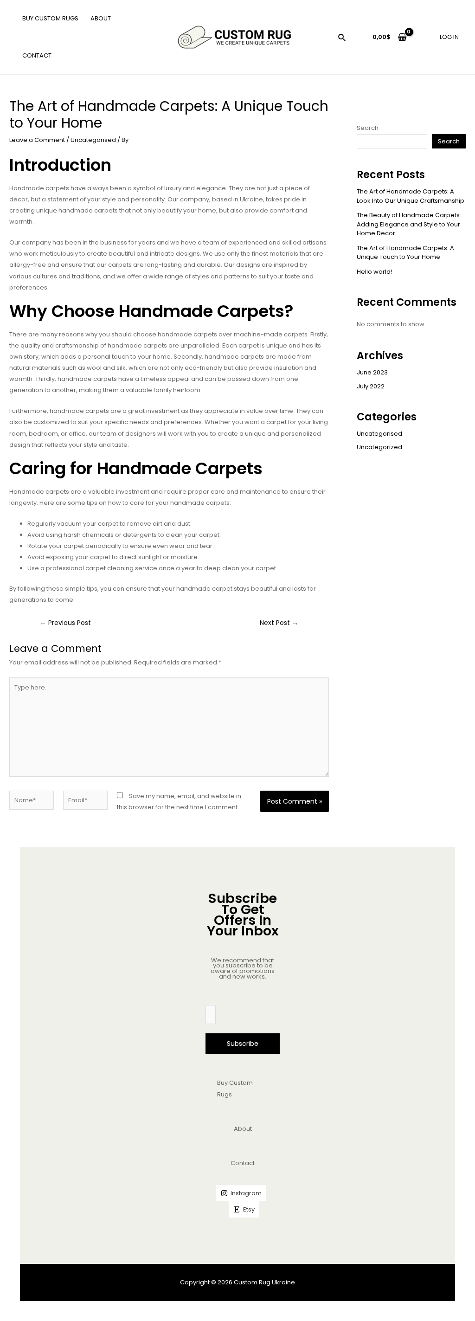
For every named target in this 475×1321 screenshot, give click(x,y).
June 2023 (372, 372)
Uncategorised (93, 139)
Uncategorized (379, 447)
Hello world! (374, 271)
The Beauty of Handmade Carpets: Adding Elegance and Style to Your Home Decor (409, 224)
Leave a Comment (37, 139)
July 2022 (371, 386)
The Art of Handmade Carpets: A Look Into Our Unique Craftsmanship (410, 196)
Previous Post (65, 623)
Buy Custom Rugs (235, 1088)
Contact (243, 1163)
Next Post (279, 623)
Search (368, 127)
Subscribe (242, 1043)
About (243, 1128)
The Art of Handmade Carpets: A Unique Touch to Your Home (405, 253)
